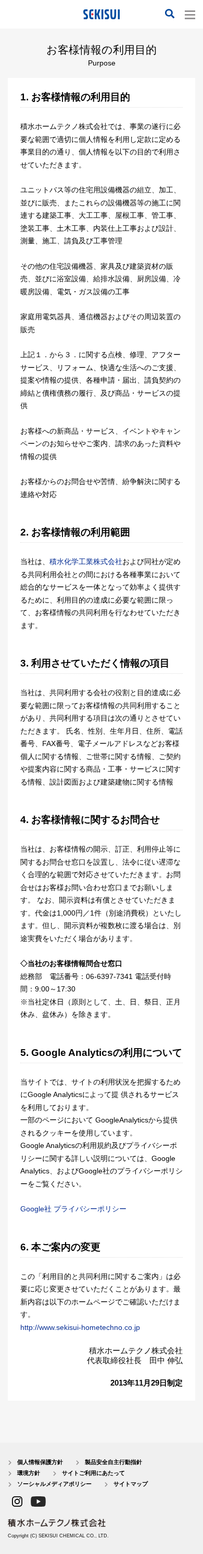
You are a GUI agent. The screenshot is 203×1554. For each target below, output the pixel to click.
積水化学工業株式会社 (85, 561)
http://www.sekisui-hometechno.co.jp (80, 1327)
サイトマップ (130, 1484)
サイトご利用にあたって (93, 1473)
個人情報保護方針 (40, 1462)
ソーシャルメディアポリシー (54, 1484)
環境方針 (28, 1473)
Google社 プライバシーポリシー (73, 1209)
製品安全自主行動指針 (113, 1462)
